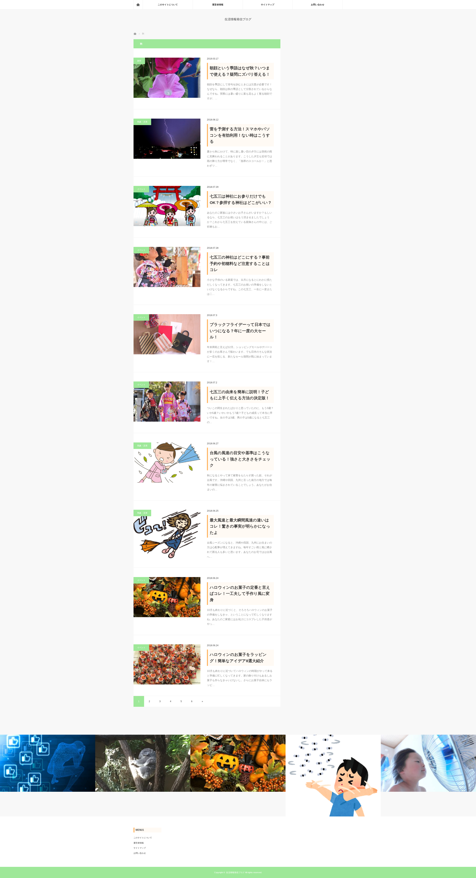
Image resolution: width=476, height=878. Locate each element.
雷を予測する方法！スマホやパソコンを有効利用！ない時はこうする (240, 135)
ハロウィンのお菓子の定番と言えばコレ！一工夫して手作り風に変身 (240, 593)
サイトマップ (267, 4)
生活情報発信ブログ (238, 19)
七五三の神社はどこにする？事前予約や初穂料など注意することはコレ (240, 263)
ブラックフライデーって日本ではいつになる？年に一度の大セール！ (240, 330)
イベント (141, 189)
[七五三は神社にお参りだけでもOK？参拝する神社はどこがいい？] (167, 206)
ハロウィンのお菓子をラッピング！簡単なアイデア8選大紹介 (238, 657)
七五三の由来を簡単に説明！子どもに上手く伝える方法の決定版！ (239, 395)
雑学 (139, 61)
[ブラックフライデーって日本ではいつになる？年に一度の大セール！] (167, 334)
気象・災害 (142, 122)
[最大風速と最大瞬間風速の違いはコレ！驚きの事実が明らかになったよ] (167, 534)
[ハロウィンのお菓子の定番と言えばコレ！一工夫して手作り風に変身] (167, 597)
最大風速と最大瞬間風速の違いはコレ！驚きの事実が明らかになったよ (240, 526)
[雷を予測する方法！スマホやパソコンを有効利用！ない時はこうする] (167, 139)
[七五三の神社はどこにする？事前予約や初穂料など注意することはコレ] (167, 267)
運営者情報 (217, 4)
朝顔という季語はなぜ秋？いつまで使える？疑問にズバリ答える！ (240, 71)
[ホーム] (138, 4)
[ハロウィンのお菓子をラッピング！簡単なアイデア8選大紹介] (167, 664)
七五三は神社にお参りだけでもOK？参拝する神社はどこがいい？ (241, 199)
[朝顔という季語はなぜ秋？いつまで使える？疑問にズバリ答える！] (167, 78)
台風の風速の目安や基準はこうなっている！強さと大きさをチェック (240, 459)
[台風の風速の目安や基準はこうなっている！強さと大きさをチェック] (167, 462)
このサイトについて (168, 4)
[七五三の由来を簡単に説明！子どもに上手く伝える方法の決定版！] (167, 401)
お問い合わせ (317, 4)
